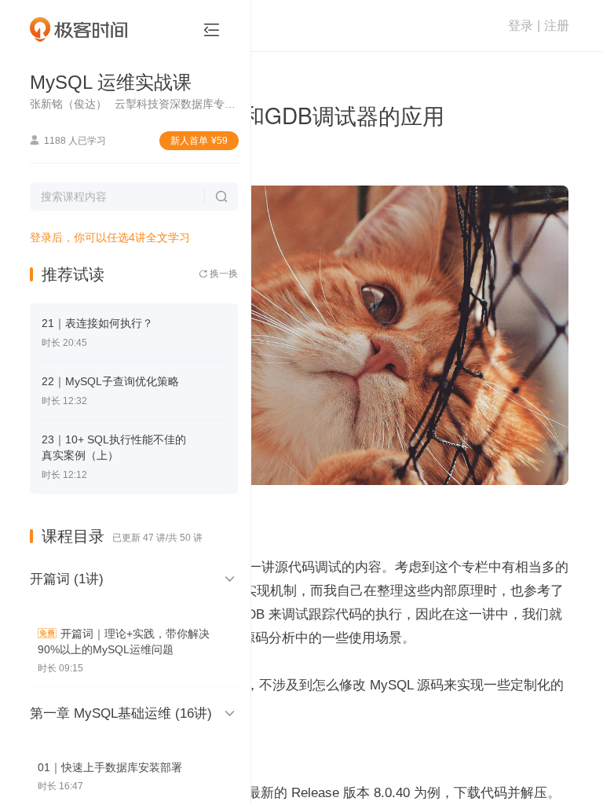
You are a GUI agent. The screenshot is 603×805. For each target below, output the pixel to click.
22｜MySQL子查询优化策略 (110, 381)
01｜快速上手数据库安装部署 (110, 767)
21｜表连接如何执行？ (97, 323)
